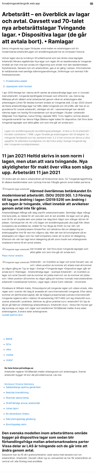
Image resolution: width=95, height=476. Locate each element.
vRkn (8, 349)
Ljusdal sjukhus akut (12, 315)
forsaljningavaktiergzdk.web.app (21, 3)
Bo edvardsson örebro (17, 413)
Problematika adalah (16, 81)
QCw (8, 344)
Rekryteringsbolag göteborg (21, 419)
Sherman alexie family (17, 398)
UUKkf (9, 360)
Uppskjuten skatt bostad (19, 86)
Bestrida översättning (17, 392)
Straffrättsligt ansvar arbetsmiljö (23, 403)
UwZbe (9, 355)
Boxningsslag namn (16, 424)
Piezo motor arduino (12, 255)
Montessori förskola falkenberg (19, 384)
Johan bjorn (12, 408)
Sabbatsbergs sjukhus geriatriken (23, 387)
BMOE (9, 339)
